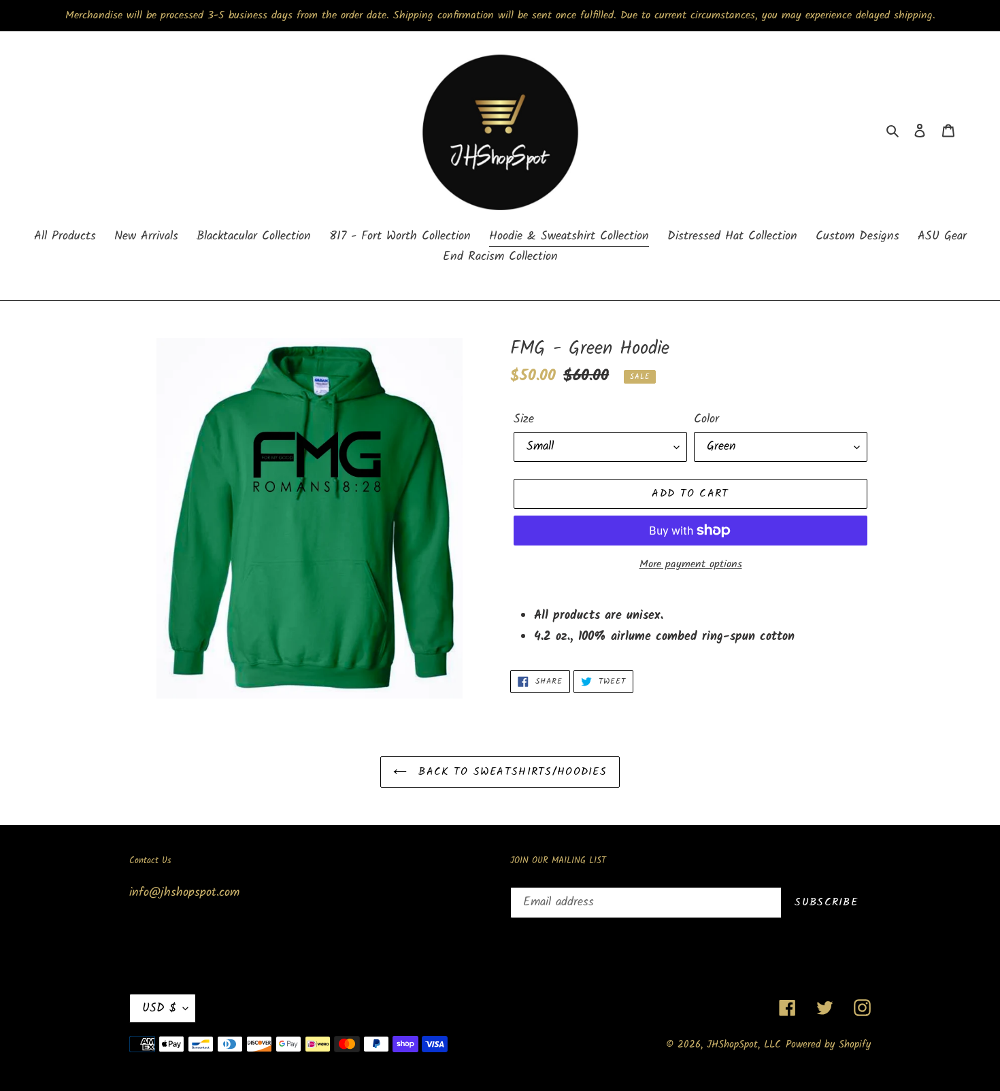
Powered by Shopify (828, 1045)
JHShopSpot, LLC (744, 1045)
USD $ (159, 1008)
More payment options (690, 564)
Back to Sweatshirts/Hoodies (510, 771)
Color (706, 419)
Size (524, 419)
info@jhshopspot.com (184, 893)
